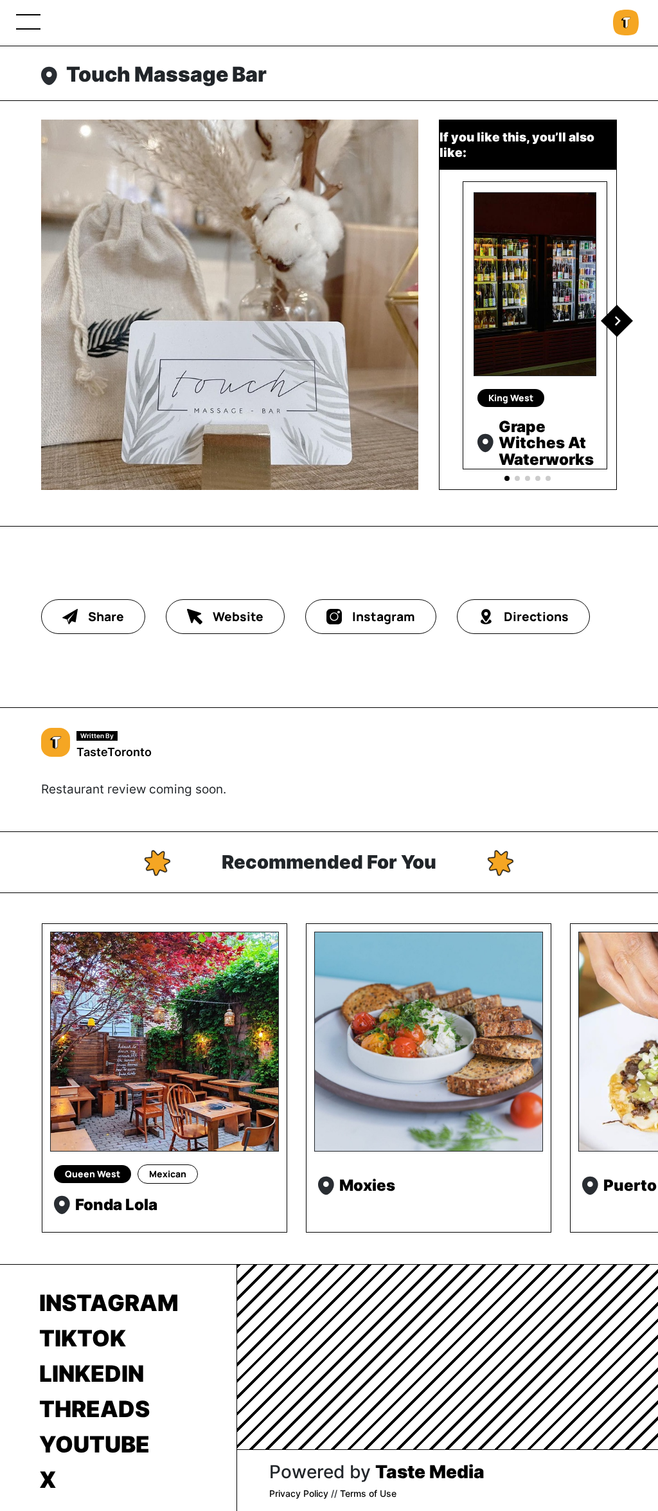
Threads (94, 1409)
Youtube (94, 1444)
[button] (617, 321)
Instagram (109, 1303)
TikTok (82, 1338)
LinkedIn (91, 1373)
